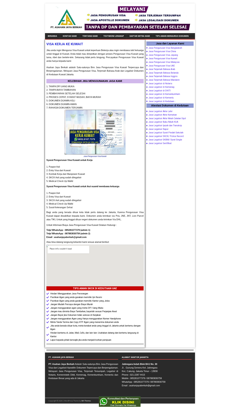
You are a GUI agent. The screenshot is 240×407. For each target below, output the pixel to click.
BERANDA (52, 36)
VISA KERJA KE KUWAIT (64, 44)
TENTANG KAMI (90, 36)
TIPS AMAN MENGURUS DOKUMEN (172, 36)
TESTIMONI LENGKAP (113, 36)
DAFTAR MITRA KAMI (140, 36)
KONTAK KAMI (70, 36)
